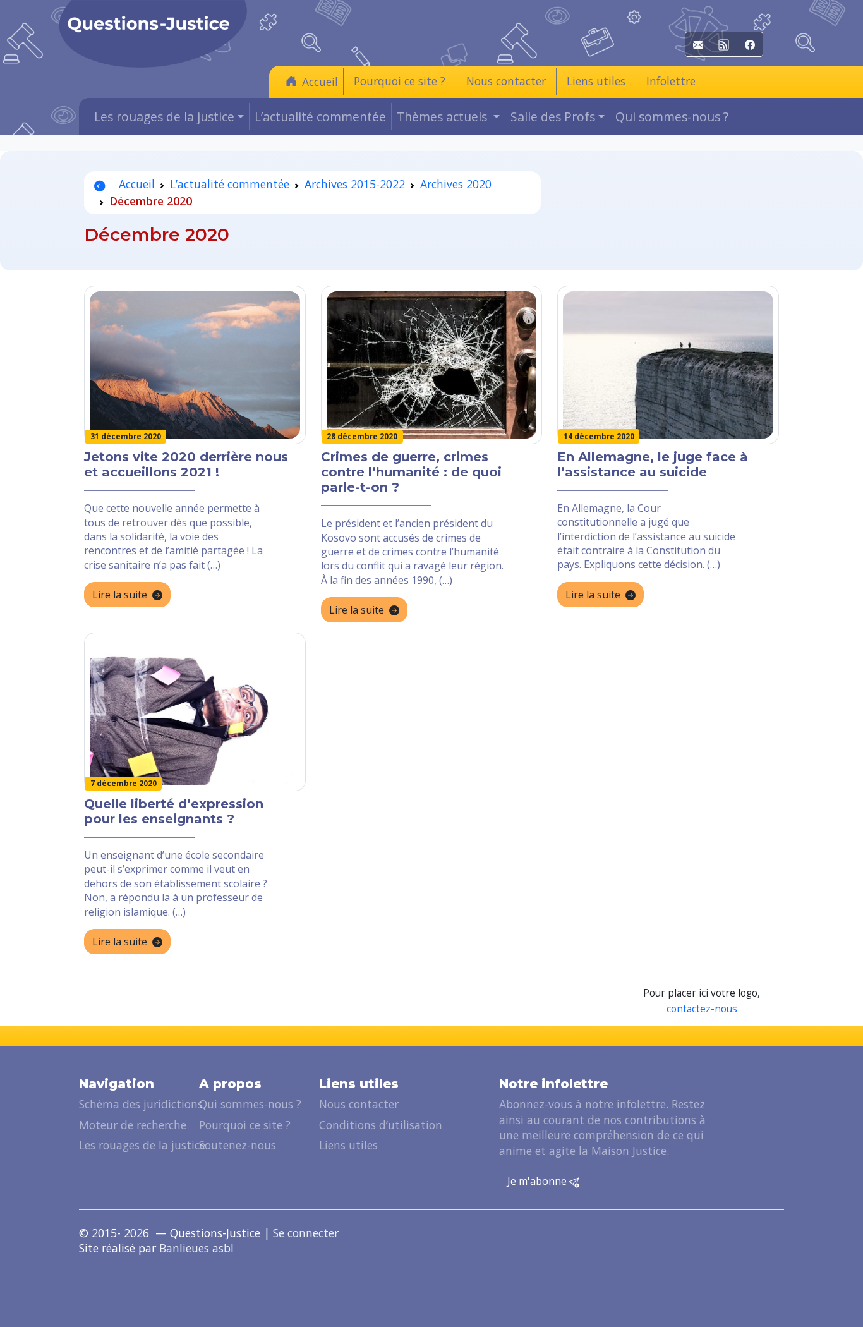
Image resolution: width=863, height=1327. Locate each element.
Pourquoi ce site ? (399, 80)
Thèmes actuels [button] (443, 116)
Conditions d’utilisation (380, 1124)
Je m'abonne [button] (538, 1181)
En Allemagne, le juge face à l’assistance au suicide (652, 464)
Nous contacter (506, 80)
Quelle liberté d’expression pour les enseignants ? (173, 811)
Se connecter (306, 1232)
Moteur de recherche (132, 1124)
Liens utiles (596, 80)
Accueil (320, 81)
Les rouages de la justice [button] (164, 116)
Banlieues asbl (196, 1248)
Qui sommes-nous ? (671, 116)
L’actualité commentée (320, 116)
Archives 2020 (456, 183)
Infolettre (671, 80)
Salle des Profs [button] (552, 116)
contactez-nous (702, 1008)
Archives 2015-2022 (355, 183)
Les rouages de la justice (142, 1145)
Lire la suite (119, 595)
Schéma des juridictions (141, 1104)
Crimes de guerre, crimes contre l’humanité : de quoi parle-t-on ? (411, 472)
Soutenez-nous (237, 1145)
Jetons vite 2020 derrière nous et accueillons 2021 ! (186, 464)
